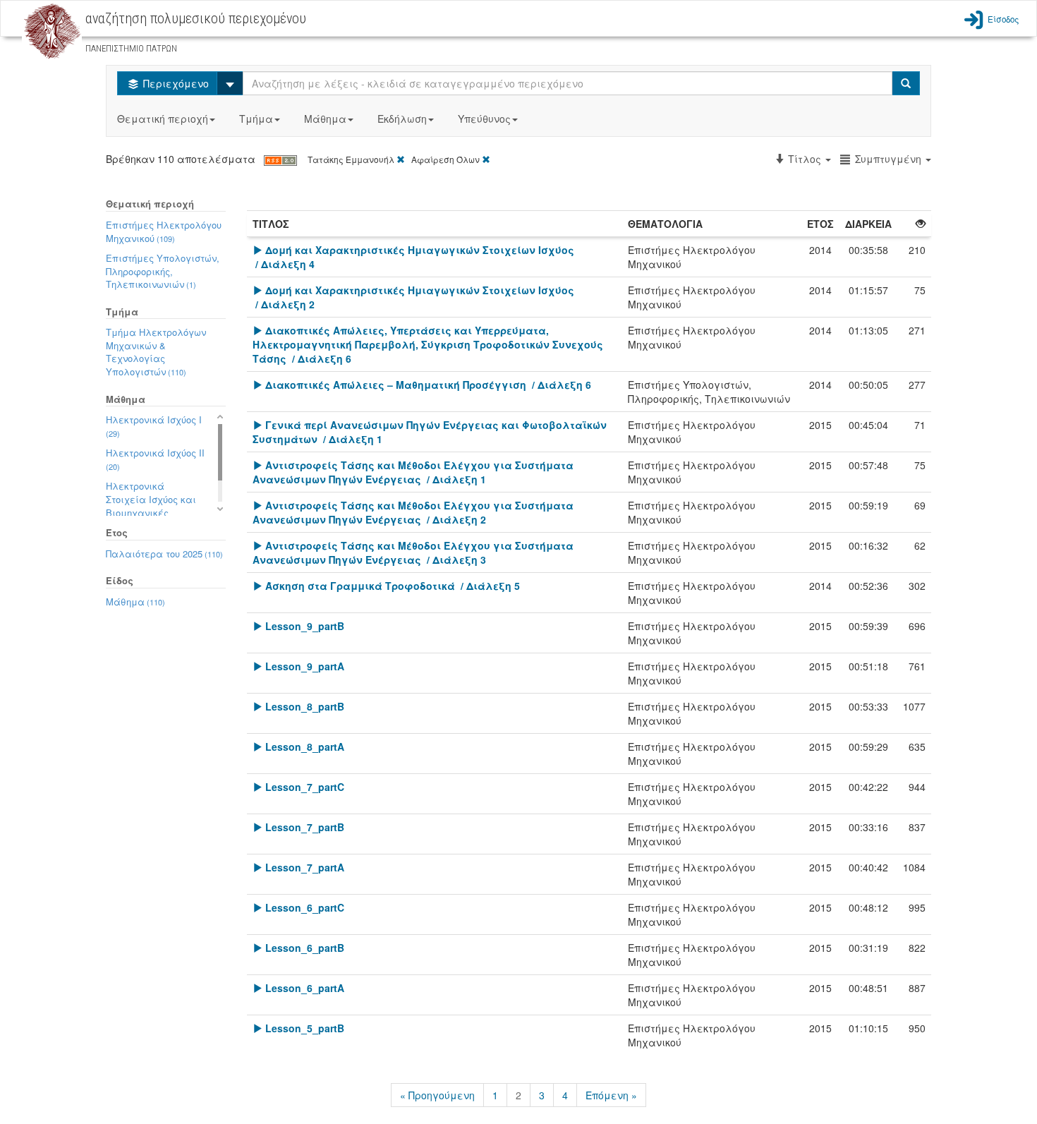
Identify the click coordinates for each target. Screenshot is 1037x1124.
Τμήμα (256, 118)
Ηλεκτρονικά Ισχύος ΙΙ (155, 459)
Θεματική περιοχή (162, 118)
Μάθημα (325, 118)
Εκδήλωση (402, 118)
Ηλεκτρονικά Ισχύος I (154, 426)
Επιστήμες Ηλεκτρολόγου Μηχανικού (164, 231)
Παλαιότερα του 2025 (164, 553)
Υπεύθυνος (484, 118)
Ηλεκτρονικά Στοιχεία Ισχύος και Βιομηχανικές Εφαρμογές (151, 505)
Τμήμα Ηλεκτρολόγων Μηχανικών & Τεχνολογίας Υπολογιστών (156, 351)
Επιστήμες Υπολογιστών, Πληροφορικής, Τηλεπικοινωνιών (162, 271)
